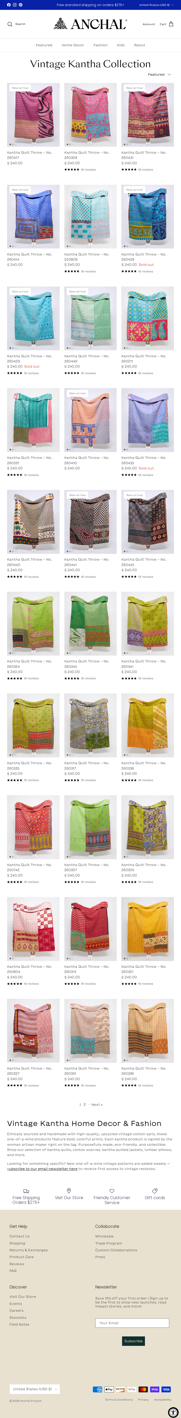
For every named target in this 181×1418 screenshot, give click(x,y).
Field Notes (19, 1324)
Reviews (16, 1264)
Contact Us (19, 1236)
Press (100, 1257)
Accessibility (163, 1399)
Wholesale (104, 1236)
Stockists (17, 1317)
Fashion (101, 45)
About (139, 45)
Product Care (21, 1257)
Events (15, 1303)
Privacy (143, 1399)
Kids (121, 45)
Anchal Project (30, 1400)
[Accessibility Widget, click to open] (173, 1412)
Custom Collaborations (116, 1250)
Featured (44, 45)
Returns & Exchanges (28, 1250)
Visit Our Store (22, 1296)
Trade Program (108, 1243)
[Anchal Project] (90, 24)
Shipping (17, 1243)
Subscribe (133, 1341)
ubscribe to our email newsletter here (43, 1168)
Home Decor (73, 45)
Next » (97, 1104)
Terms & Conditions (119, 1399)
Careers (16, 1310)
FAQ (12, 1270)
